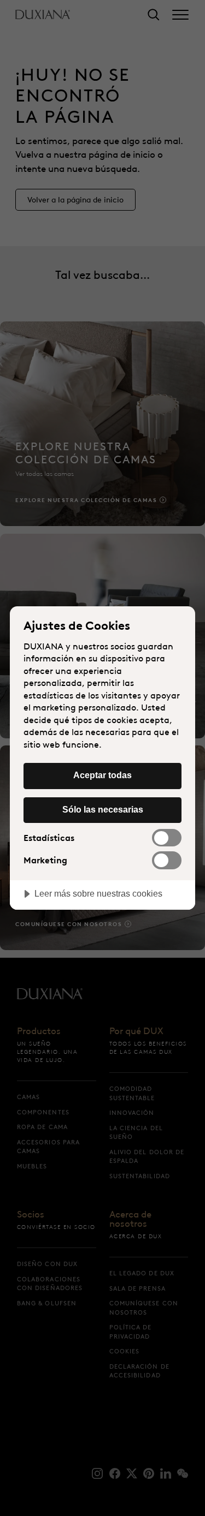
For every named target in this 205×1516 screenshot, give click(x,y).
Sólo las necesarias (102, 809)
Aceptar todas (102, 775)
